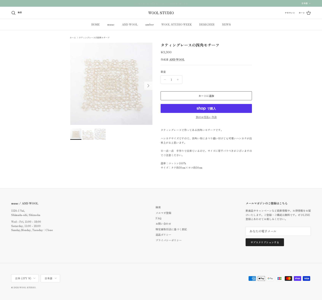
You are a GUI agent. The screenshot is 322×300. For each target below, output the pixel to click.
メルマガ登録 (163, 213)
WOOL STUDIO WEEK (176, 24)
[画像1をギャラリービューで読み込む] (111, 84)
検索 (158, 207)
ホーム (73, 37)
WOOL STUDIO (27, 287)
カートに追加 (206, 96)
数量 (163, 72)
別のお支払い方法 (206, 117)
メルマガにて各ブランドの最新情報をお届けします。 (161, 4)
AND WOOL (130, 24)
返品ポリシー (163, 234)
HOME (95, 24)
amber (149, 24)
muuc (110, 24)
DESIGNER (206, 24)
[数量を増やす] (179, 79)
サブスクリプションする (264, 242)
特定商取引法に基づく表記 (171, 229)
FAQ (158, 218)
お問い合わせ (163, 223)
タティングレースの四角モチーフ (94, 37)
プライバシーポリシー (169, 240)
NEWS (226, 24)
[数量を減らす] (164, 79)
